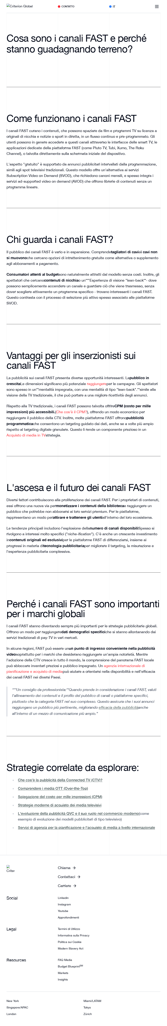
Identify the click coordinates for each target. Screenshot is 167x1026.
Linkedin (63, 897)
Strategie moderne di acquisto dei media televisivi (59, 805)
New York (13, 1001)
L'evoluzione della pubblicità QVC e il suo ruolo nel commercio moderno (78, 813)
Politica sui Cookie (69, 942)
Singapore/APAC (17, 1007)
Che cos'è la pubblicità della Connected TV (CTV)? (60, 780)
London (11, 1014)
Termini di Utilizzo (69, 929)
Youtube (63, 911)
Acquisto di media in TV (26, 435)
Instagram (64, 904)
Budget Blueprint (70, 966)
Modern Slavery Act (70, 948)
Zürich (88, 1014)
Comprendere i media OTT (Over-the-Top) (53, 788)
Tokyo (87, 1007)
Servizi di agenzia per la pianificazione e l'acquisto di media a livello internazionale (86, 827)
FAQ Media (65, 960)
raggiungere (97, 384)
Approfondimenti (68, 917)
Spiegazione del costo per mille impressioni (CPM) (60, 796)
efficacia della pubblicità (118, 707)
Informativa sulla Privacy (73, 935)
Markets (63, 973)
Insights (63, 979)
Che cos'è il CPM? (71, 412)
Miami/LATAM (92, 1001)
